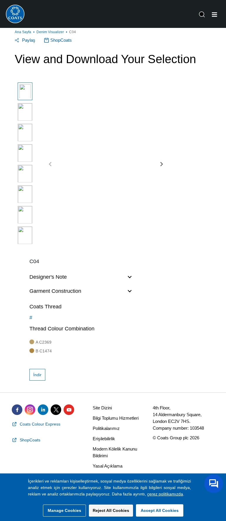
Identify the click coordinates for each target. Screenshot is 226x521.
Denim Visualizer (50, 32)
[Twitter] (56, 409)
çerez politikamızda (165, 494)
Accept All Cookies (160, 510)
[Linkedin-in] (43, 409)
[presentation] (50, 164)
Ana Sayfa (23, 32)
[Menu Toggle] (214, 15)
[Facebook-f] (17, 409)
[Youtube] (69, 409)
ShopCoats (61, 40)
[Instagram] (30, 409)
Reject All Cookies (111, 510)
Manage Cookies (64, 510)
